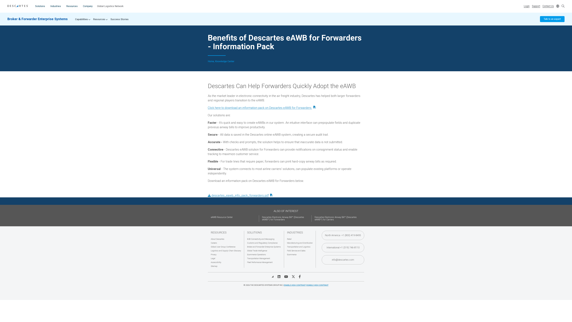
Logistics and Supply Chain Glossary (226, 251)
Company (88, 6)
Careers (214, 243)
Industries (55, 6)
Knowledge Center (224, 61)
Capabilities (81, 19)
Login (527, 6)
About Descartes (217, 239)
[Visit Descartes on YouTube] (286, 276)
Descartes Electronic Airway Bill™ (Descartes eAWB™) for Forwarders (283, 218)
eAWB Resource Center (222, 217)
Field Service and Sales (296, 251)
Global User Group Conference (223, 247)
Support (536, 6)
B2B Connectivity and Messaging (260, 239)
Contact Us (548, 6)
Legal (213, 258)
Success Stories (120, 19)
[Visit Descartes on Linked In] (279, 276)
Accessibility (216, 262)
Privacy (213, 254)
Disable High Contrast (317, 285)
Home (211, 61)
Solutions (40, 6)
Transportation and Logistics (298, 247)
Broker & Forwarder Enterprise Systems (37, 19)
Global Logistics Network (110, 6)
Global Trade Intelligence (257, 251)
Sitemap (214, 266)
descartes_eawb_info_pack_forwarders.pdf (240, 195)
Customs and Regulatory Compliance (262, 243)
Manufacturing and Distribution (300, 243)
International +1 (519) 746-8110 (343, 247)
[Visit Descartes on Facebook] (300, 276)
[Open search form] (563, 6)
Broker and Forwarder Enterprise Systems (264, 247)
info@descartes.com (343, 259)
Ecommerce (291, 254)
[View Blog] (272, 276)
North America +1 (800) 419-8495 (343, 235)
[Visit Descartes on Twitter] (293, 276)
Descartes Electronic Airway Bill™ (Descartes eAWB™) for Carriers (336, 218)
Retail (289, 239)
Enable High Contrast (295, 285)
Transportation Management (258, 258)
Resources (72, 6)
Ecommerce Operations (256, 254)
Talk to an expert (552, 19)
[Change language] (557, 6)
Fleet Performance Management (260, 262)
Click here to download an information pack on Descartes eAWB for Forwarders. (260, 108)
